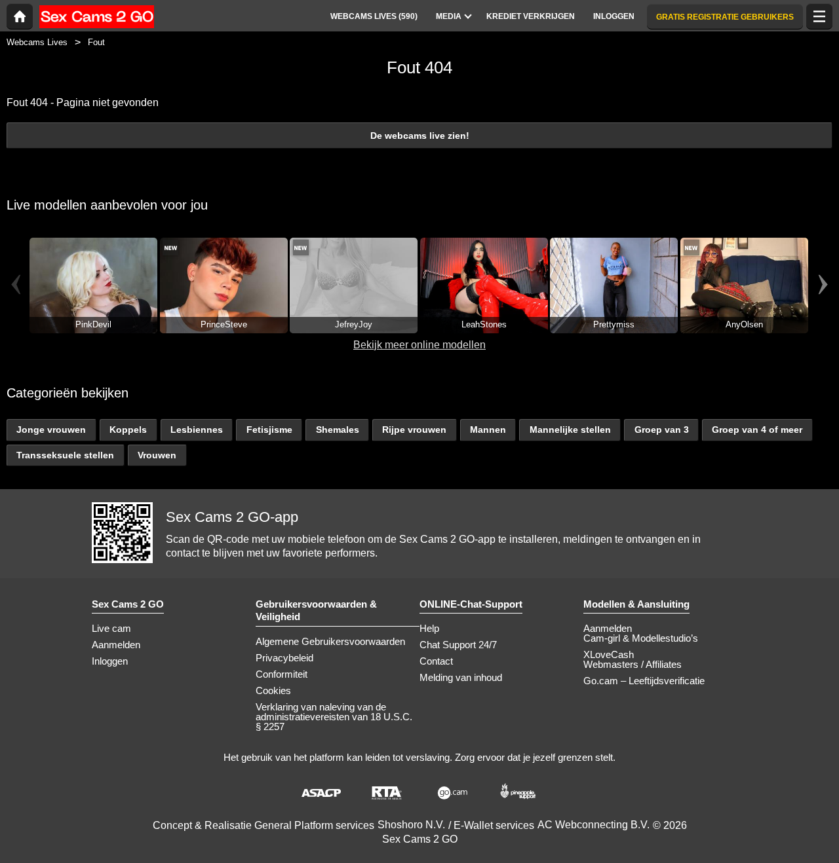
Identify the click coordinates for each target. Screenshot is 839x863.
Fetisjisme (269, 429)
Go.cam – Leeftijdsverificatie (644, 680)
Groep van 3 (661, 429)
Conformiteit (281, 674)
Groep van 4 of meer (757, 429)
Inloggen (110, 661)
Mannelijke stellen (570, 429)
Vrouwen (157, 455)
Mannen (488, 429)
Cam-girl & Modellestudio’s (640, 638)
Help (429, 628)
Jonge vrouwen (51, 429)
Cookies (273, 690)
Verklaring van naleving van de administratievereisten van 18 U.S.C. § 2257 (334, 716)
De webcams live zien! (419, 135)
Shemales (337, 429)
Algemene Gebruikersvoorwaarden (330, 641)
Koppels (128, 429)
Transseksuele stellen (65, 455)
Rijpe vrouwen (414, 429)
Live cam (111, 628)
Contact (436, 661)
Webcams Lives (37, 42)
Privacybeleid (284, 657)
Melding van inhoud (461, 677)
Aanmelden (116, 644)
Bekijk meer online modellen (419, 344)
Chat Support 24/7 (458, 644)
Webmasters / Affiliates (632, 664)
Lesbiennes (196, 429)
